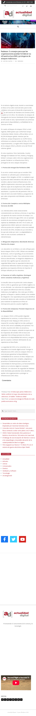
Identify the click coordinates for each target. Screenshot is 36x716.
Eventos (5, 468)
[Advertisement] (18, 84)
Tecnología (6, 473)
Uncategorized (7, 476)
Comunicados (6, 466)
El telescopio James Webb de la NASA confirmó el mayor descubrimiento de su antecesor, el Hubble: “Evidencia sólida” (17, 394)
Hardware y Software (9, 471)
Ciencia (4, 464)
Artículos (5, 461)
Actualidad (5, 459)
